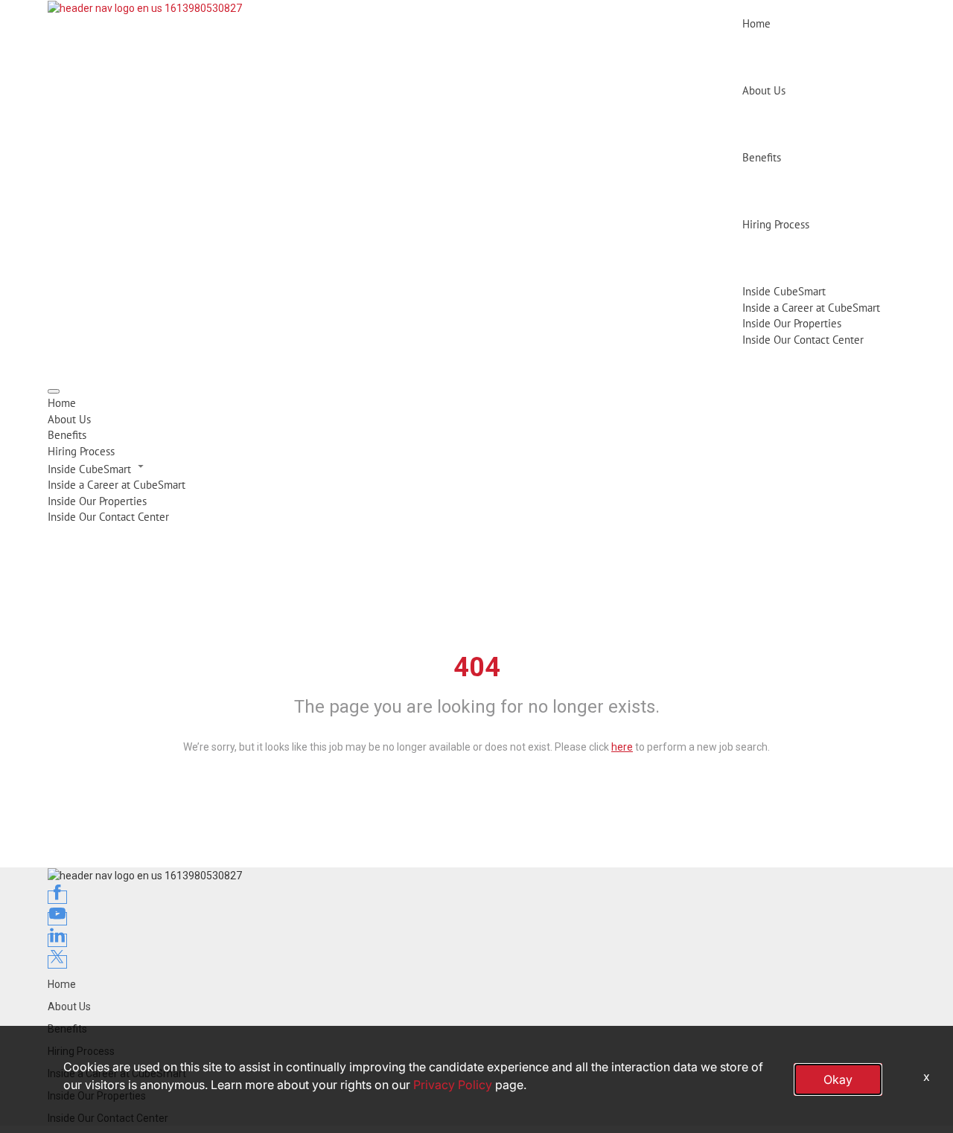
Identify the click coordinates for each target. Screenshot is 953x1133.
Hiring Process (775, 224)
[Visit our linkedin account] (57, 940)
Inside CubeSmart (784, 291)
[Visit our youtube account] (57, 918)
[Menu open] (54, 391)
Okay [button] (837, 1079)
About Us (763, 90)
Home (756, 23)
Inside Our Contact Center (803, 340)
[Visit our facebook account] (57, 897)
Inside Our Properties (791, 323)
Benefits (761, 157)
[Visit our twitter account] (57, 962)
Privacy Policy (452, 1084)
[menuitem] (476, 403)
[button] (476, 468)
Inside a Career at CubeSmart (811, 308)
